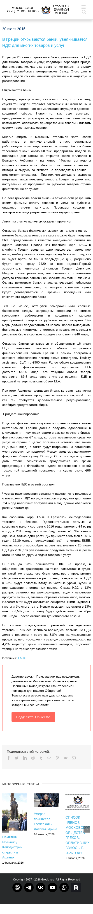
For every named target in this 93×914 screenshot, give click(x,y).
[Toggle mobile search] (84, 11)
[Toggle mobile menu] (83, 6)
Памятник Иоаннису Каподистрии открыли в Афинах (12, 847)
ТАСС (22, 658)
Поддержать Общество (33, 717)
